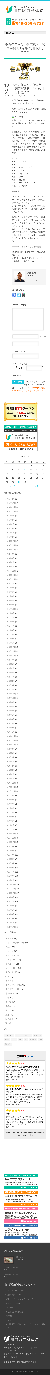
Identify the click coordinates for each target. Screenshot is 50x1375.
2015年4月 (10, 918)
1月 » (37, 486)
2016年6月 (10, 859)
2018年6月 (10, 757)
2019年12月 (10, 693)
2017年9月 (10, 795)
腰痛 (7, 1014)
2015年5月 (10, 914)
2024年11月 (10, 545)
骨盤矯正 (8, 1044)
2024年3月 (10, 558)
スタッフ (22, 96)
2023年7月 (10, 588)
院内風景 (9, 1019)
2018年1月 (10, 778)
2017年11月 (10, 787)
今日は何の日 (11, 972)
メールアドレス (20, 351)
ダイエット (10, 955)
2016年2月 (10, 876)
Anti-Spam (17, 375)
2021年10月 (10, 609)
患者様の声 (10, 993)
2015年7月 (10, 905)
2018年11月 (10, 740)
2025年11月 (10, 507)
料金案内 (9, 1307)
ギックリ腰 (37, 1035)
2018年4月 (10, 766)
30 (19, 482)
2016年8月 (10, 850)
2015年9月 (10, 897)
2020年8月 (10, 664)
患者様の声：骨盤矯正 (11, 1267)
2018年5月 (10, 761)
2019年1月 (10, 732)
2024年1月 (10, 566)
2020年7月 (10, 668)
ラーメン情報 (11, 968)
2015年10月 (10, 893)
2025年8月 (10, 520)
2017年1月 (10, 829)
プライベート (11, 959)
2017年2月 (10, 825)
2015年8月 (10, 901)
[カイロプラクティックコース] (21, 1188)
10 (25, 469)
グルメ (8, 947)
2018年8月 (10, 753)
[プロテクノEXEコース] (21, 1238)
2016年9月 (10, 846)
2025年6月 (10, 528)
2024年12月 (10, 541)
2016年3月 (10, 872)
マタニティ (10, 964)
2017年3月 (10, 821)
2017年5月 (10, 812)
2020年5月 (10, 677)
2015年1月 (10, 922)
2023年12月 (10, 571)
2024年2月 (10, 562)
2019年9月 (10, 702)
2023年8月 (10, 583)
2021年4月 (10, 630)
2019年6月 (10, 715)
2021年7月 (10, 621)
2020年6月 (10, 672)
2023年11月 (10, 575)
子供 (7, 981)
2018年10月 (10, 744)
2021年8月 (10, 617)
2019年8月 (10, 706)
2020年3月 (10, 685)
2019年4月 (10, 719)
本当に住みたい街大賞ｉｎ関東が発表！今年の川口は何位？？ (28, 88)
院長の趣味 (19, 1257)
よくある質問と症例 (14, 1311)
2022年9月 (10, 596)
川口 (13, 1040)
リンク (8, 1320)
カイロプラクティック (15, 942)
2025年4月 (10, 537)
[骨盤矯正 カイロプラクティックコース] (21, 1222)
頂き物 (8, 1023)
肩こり (8, 1010)
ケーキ (7, 1040)
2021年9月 (10, 613)
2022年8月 (10, 600)
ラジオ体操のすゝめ (11, 1274)
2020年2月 (10, 689)
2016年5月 (10, 863)
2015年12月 (10, 884)
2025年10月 (10, 511)
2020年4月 (10, 681)
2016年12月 (10, 833)
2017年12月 (10, 783)
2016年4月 (10, 867)
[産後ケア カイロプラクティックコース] (21, 1205)
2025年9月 (10, 515)
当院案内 (9, 1316)
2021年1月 (10, 643)
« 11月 (13, 486)
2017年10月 (10, 791)
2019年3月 (10, 723)
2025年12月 (10, 503)
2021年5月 (10, 626)
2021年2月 (10, 638)
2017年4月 (10, 816)
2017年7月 (10, 804)
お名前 (43, 336)
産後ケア (9, 1006)
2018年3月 (10, 770)
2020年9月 (10, 660)
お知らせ (9, 938)
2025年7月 (10, 524)
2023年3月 (10, 592)
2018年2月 (10, 774)
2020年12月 (10, 647)
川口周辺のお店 (12, 989)
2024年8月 (10, 554)
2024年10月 (10, 549)
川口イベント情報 (13, 985)
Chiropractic (9, 1035)
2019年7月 (10, 710)
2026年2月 (10, 499)
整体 (20, 1040)
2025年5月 (10, 532)
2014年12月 (10, 927)
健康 (7, 976)
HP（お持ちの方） (21, 363)
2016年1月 (10, 880)
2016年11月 (10, 838)
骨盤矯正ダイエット (14, 1294)
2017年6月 (10, 808)
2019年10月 (10, 698)
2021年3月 (10, 634)
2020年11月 (10, 651)
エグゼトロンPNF (13, 1303)
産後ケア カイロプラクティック (19, 1299)
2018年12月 (10, 736)
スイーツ (9, 951)
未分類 (8, 1002)
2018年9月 (10, 749)
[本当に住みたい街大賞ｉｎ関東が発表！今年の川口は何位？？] (25, 71)
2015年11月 (10, 889)
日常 (7, 997)
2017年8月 (10, 799)
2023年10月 (10, 579)
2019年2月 (10, 727)
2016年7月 (10, 855)
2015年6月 (10, 910)
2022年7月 (10, 604)
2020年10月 (10, 655)
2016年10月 (10, 842)
